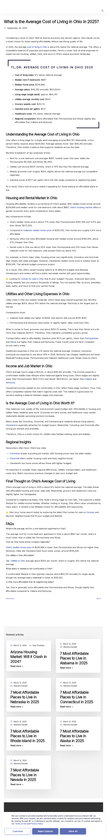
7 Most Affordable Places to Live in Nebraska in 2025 (24, 697)
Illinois (13, 342)
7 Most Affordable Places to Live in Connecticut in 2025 (76, 697)
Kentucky (10, 382)
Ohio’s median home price (18, 547)
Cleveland (11, 425)
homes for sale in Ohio (32, 279)
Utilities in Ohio (18, 560)
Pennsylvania (91, 338)
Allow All (73, 831)
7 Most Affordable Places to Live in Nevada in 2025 (24, 775)
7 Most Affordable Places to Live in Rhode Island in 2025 (27, 736)
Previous (10, 599)
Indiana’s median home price (37, 230)
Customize (18, 831)
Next (99, 599)
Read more (15, 666)
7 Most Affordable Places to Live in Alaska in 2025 (74, 736)
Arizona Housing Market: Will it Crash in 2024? (28, 657)
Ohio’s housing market (81, 207)
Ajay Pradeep (38, 645)
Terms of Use (20, 824)
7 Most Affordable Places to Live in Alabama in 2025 (74, 658)
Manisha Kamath (70, 647)
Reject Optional (45, 831)
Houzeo (90, 512)
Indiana (88, 379)
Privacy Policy (37, 824)
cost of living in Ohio (37, 47)
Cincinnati (14, 458)
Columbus (15, 453)
